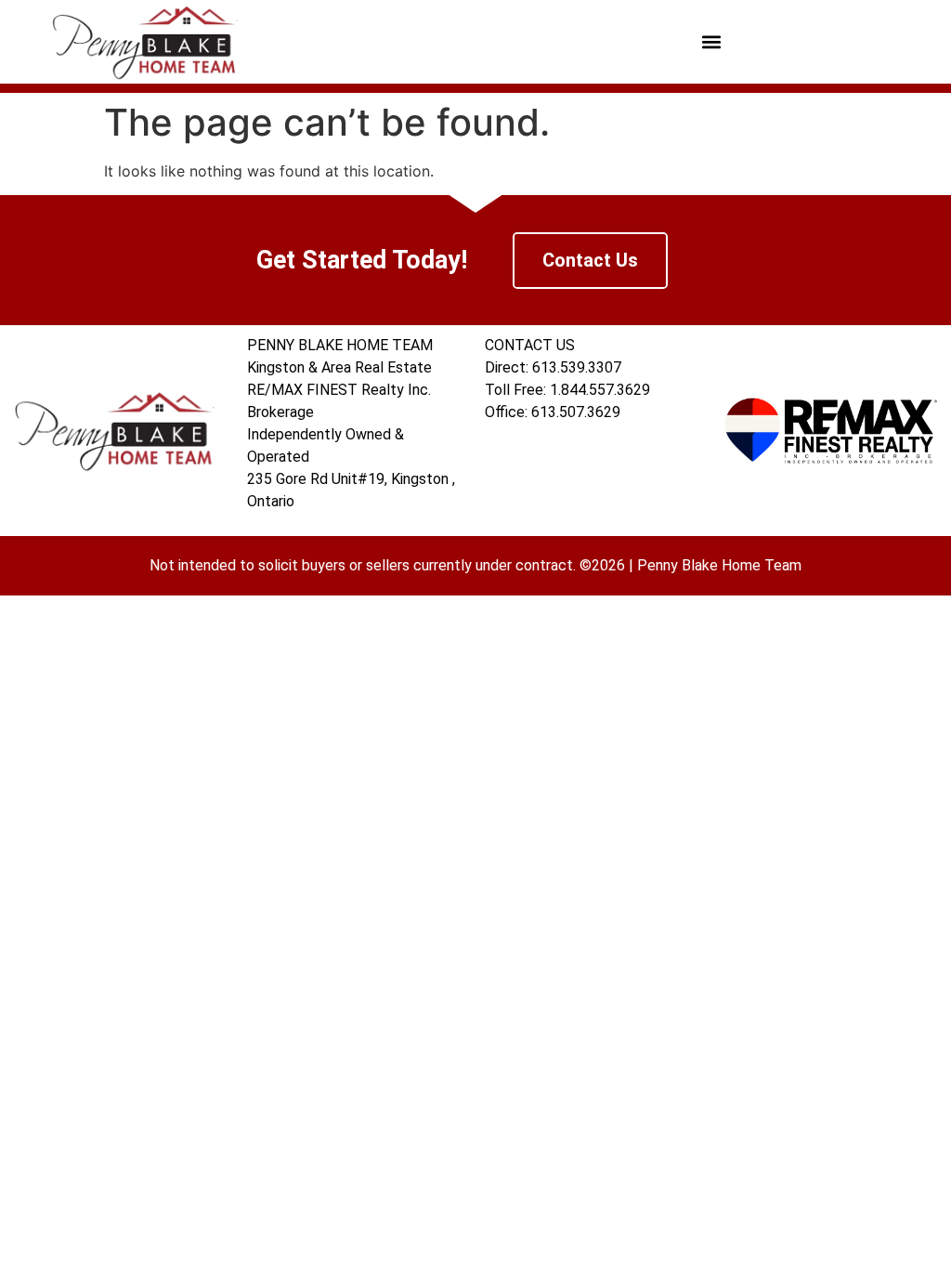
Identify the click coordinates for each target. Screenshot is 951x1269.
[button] (712, 42)
